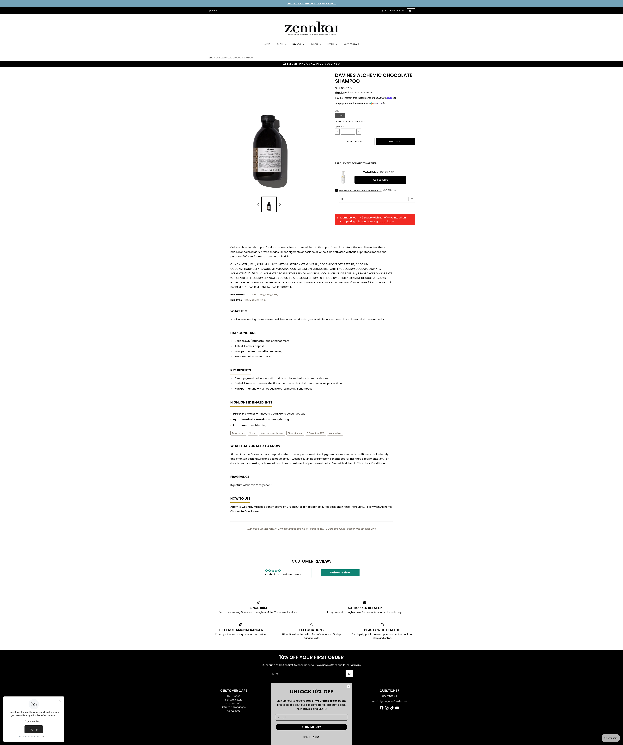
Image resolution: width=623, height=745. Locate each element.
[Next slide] (279, 204)
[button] (375, 103)
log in (390, 221)
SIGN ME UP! (311, 727)
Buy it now (395, 141)
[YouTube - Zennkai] (397, 708)
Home (210, 57)
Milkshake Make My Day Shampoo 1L (360, 190)
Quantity (339, 126)
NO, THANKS (311, 736)
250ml (340, 115)
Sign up (378, 221)
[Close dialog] (348, 686)
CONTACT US (389, 696)
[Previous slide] (258, 204)
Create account (396, 10)
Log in (383, 10)
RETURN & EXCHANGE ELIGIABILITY (350, 121)
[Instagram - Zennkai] (387, 708)
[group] (269, 204)
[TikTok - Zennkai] (392, 708)
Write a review (340, 572)
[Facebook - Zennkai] (382, 708)
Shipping (340, 92)
